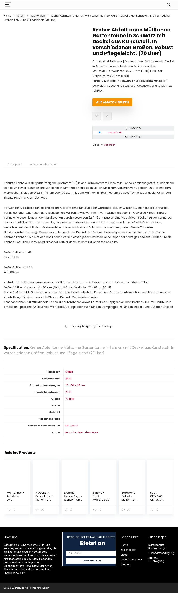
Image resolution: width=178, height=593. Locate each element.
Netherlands (114, 132)
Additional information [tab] (43, 164)
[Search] (169, 4)
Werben (125, 564)
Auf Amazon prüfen (112, 102)
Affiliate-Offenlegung (156, 559)
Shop (21, 15)
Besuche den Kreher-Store (81, 432)
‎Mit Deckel (71, 425)
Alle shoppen (128, 550)
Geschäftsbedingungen (162, 553)
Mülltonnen (38, 15)
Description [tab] (15, 164)
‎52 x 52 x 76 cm (75, 385)
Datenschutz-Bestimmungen (157, 546)
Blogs (124, 554)
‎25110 (68, 378)
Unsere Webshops (132, 559)
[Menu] (8, 4)
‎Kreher (69, 372)
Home (7, 15)
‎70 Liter (69, 399)
